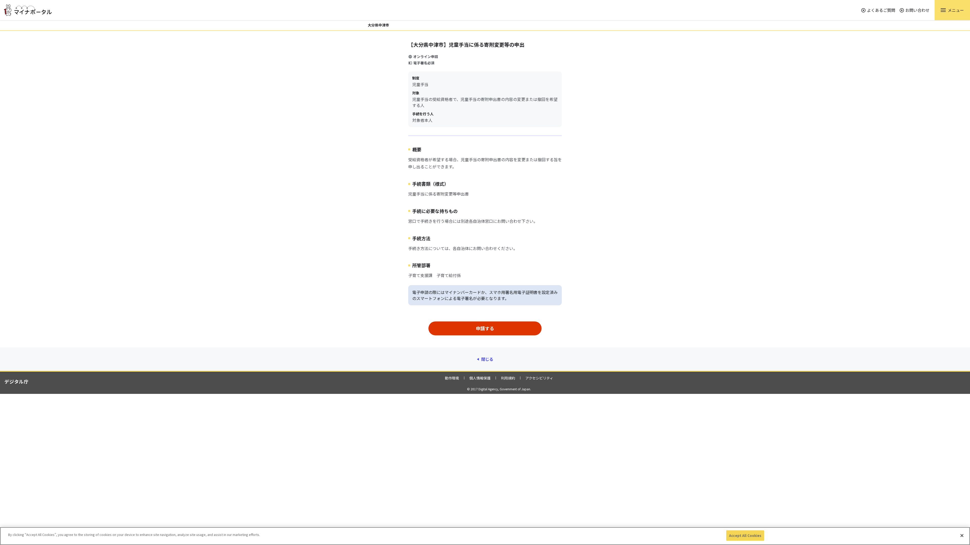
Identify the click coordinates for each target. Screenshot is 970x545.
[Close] (961, 535)
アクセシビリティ (539, 377)
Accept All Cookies (745, 535)
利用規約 (508, 377)
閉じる (487, 359)
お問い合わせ (917, 10)
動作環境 (452, 377)
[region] (485, 536)
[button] (952, 10)
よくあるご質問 (881, 10)
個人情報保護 (480, 377)
